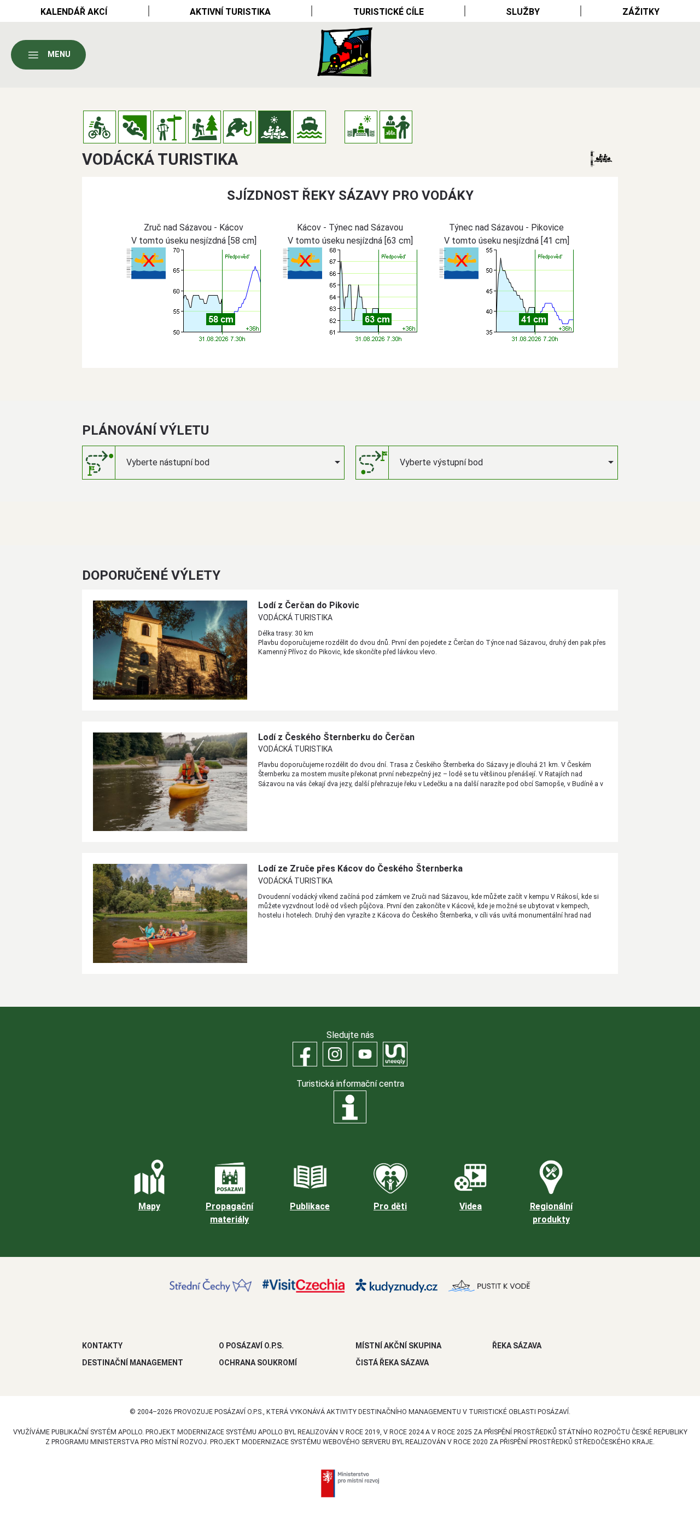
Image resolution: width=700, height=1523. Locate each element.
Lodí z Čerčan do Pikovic (308, 605)
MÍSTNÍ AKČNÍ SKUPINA (398, 1345)
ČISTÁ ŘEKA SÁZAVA (392, 1362)
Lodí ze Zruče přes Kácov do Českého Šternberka (360, 868)
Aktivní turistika (230, 12)
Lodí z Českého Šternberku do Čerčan (336, 737)
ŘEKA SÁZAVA (516, 1345)
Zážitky (641, 12)
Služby (523, 12)
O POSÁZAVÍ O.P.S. (251, 1345)
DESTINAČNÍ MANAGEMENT (132, 1362)
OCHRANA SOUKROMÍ (258, 1362)
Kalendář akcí (73, 12)
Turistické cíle (388, 12)
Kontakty (102, 1345)
